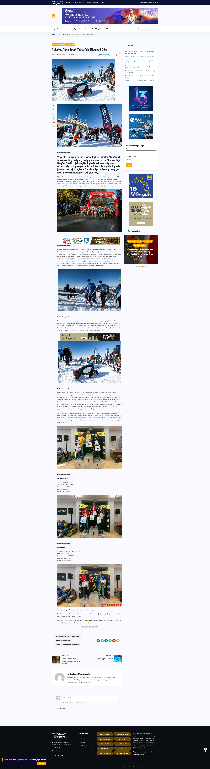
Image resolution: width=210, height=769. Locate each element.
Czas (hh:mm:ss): (131, 98)
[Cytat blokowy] (77, 689)
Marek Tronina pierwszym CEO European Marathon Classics (140, 63)
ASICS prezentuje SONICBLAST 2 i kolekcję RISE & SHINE (139, 48)
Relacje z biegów (62, 20)
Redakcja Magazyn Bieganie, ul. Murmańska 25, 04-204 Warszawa (62, 730)
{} (83, 689)
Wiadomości (105, 740)
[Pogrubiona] (63, 689)
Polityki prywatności (39, 760)
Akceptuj (41, 763)
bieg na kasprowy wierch (62, 622)
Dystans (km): (130, 90)
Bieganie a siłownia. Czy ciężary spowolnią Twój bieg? (140, 67)
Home (53, 20)
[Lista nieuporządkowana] (75, 689)
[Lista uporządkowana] (72, 689)
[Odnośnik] (81, 689)
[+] (86, 689)
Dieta (86, 15)
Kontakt (106, 15)
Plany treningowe (56, 15)
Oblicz (129, 106)
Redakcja (83, 725)
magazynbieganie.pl (137, 752)
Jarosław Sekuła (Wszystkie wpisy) (79, 660)
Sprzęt (67, 15)
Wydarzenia (77, 15)
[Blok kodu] (79, 689)
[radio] (82, 614)
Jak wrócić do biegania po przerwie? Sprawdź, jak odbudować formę (139, 38)
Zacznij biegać (96, 15)
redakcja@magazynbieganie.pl (62, 737)
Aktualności (123, 721)
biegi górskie (75, 622)
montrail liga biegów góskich (63, 626)
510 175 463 (56, 734)
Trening (122, 735)
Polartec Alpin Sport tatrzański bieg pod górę (67, 631)
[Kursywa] (65, 689)
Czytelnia (105, 725)
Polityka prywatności (86, 732)
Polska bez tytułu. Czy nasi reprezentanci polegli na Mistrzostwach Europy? (140, 53)
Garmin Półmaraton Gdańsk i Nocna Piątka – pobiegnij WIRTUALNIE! (140, 58)
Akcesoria (105, 721)
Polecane (123, 730)
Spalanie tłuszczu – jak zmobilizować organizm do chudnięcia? (139, 43)
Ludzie (105, 730)
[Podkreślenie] (68, 689)
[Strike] (70, 689)
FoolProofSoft (154, 752)
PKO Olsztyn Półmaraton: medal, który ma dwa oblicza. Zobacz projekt (140, 173)
